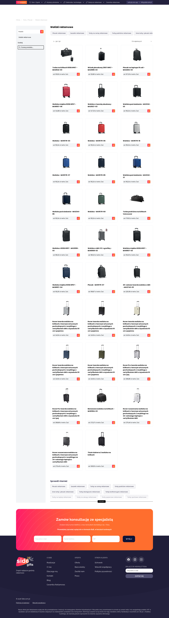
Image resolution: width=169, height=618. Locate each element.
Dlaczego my (52, 571)
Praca (77, 576)
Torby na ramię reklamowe (98, 33)
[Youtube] (141, 560)
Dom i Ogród (36, 2)
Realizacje (51, 563)
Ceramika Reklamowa (56, 585)
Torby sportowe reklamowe (136, 497)
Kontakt (50, 576)
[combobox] (140, 41)
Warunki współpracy (103, 567)
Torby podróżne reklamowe (121, 33)
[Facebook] (129, 560)
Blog (49, 580)
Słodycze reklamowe (95, 2)
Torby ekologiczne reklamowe (89, 492)
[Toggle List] (151, 41)
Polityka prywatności (103, 571)
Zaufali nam (79, 571)
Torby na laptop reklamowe (61, 497)
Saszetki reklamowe (77, 33)
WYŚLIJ (129, 539)
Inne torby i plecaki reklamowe (146, 33)
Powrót (21, 32)
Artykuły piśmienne (53, 2)
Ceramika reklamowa (113, 2)
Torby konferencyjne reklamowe (117, 492)
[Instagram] (135, 560)
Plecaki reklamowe (59, 33)
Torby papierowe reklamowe (112, 497)
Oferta (18, 20)
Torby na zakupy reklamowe (86, 497)
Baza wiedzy (80, 567)
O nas (49, 567)
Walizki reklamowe (25, 37)
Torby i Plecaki (27, 20)
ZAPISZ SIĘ (139, 576)
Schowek (98, 563)
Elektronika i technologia (73, 2)
